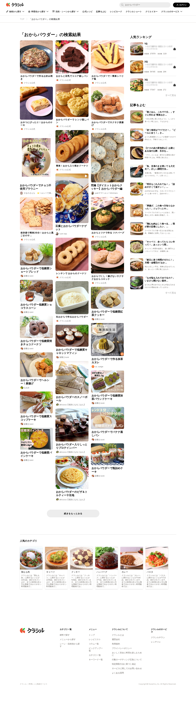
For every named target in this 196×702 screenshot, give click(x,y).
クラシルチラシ (158, 637)
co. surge (99, 366)
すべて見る (170, 293)
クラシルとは (118, 635)
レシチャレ (156, 642)
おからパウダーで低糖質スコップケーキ (36, 418)
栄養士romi (29, 276)
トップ (92, 635)
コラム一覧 (94, 644)
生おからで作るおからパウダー (72, 316)
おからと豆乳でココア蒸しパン (72, 76)
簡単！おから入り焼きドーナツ (72, 165)
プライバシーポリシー (122, 648)
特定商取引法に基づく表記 (124, 664)
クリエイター (151, 11)
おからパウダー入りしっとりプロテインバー (72, 446)
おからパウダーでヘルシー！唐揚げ (35, 382)
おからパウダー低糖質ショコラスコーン (36, 306)
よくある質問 (118, 673)
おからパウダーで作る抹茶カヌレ (107, 360)
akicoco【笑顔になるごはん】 (72, 404)
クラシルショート (134, 11)
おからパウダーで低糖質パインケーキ (36, 454)
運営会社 (116, 639)
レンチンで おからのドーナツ (71, 273)
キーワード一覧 (96, 659)
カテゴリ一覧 (95, 655)
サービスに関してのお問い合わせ (127, 668)
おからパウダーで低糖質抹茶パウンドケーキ (107, 397)
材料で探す (65, 635)
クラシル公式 (29, 83)
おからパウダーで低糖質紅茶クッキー (107, 313)
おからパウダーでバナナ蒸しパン (107, 433)
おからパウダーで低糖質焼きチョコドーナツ (36, 342)
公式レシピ (87, 11)
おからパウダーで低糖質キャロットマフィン (72, 351)
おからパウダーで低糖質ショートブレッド (36, 270)
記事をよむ (101, 11)
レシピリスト (95, 639)
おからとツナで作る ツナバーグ (108, 232)
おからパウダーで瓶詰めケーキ (107, 470)
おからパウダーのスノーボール (72, 398)
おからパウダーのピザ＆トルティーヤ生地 (72, 493)
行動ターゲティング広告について (127, 659)
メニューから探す (68, 639)
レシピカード (116, 11)
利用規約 (116, 644)
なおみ (27, 387)
